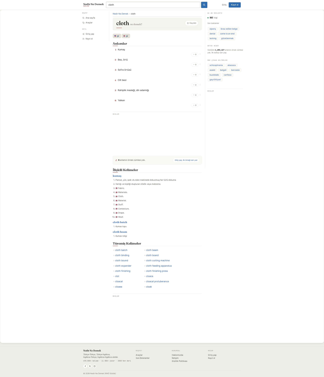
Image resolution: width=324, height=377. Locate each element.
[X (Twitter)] (90, 366)
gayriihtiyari (215, 79)
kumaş (117, 175)
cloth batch (120, 222)
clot (117, 276)
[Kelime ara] (204, 5)
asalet (212, 70)
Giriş (224, 5)
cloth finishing (122, 271)
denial (212, 33)
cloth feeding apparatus (159, 265)
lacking (213, 38)
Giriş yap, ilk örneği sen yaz (186, 160)
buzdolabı (214, 75)
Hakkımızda (177, 355)
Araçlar (139, 355)
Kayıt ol (234, 5)
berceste (235, 70)
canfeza (227, 75)
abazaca (232, 65)
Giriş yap (212, 355)
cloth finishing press (157, 271)
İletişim (175, 358)
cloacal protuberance (157, 281)
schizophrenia (216, 65)
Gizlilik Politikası (179, 361)
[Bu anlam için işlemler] (200, 54)
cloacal (119, 281)
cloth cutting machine (158, 260)
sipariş (213, 29)
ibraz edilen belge (229, 29)
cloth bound (121, 260)
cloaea (118, 286)
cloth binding (122, 255)
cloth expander (123, 265)
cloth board (152, 255)
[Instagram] (94, 366)
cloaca (149, 276)
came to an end (227, 33)
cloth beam (120, 231)
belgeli (223, 70)
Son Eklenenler (143, 358)
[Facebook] (85, 366)
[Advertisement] (157, 133)
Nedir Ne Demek (120, 14)
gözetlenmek (227, 38)
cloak (149, 286)
